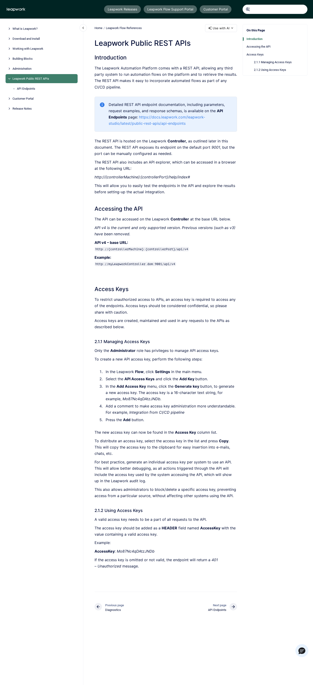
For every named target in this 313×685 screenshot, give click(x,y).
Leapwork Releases (122, 9)
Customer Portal (215, 9)
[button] (301, 650)
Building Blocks (23, 58)
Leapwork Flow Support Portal (170, 9)
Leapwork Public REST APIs (31, 78)
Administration (22, 68)
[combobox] (275, 9)
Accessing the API (259, 46)
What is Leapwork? (25, 28)
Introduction (254, 39)
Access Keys (255, 54)
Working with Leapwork (28, 48)
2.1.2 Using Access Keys (270, 70)
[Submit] (248, 9)
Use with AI (221, 28)
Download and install (26, 38)
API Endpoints (26, 88)
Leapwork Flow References (124, 28)
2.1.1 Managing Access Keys (273, 62)
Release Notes (22, 108)
